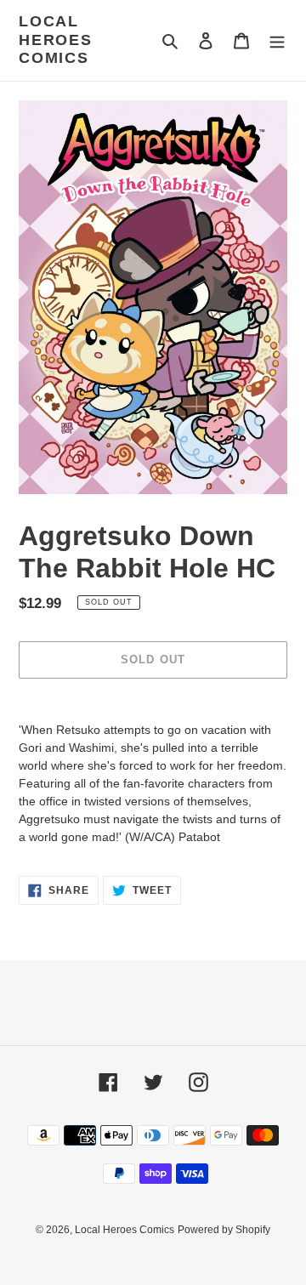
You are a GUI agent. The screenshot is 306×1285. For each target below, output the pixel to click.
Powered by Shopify (224, 1230)
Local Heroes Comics (56, 39)
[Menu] (277, 40)
